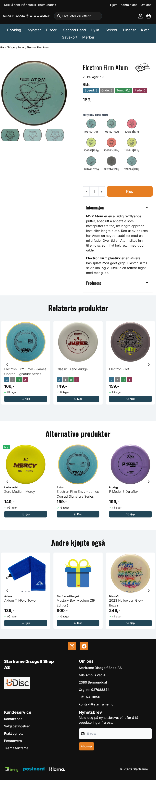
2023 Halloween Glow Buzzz (126, 602)
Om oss (146, 4)
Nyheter (34, 30)
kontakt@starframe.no (96, 704)
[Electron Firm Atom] (34, 93)
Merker (88, 37)
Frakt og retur (14, 733)
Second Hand (74, 30)
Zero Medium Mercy (19, 491)
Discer (12, 47)
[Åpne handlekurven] (148, 16)
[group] (25, 363)
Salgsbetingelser (17, 726)
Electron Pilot (119, 369)
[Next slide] (61, 93)
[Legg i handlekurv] (130, 191)
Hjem (113, 4)
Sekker (111, 30)
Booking (14, 30)
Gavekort (69, 37)
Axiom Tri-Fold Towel (20, 600)
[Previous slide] (6, 93)
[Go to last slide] (6, 135)
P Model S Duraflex (124, 491)
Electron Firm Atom (38, 47)
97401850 (92, 697)
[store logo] (27, 16)
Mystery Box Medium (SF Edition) (76, 602)
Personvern (13, 741)
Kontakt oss (129, 4)
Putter (21, 47)
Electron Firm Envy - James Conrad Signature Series (25, 371)
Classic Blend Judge (72, 369)
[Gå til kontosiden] (140, 16)
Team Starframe (16, 748)
